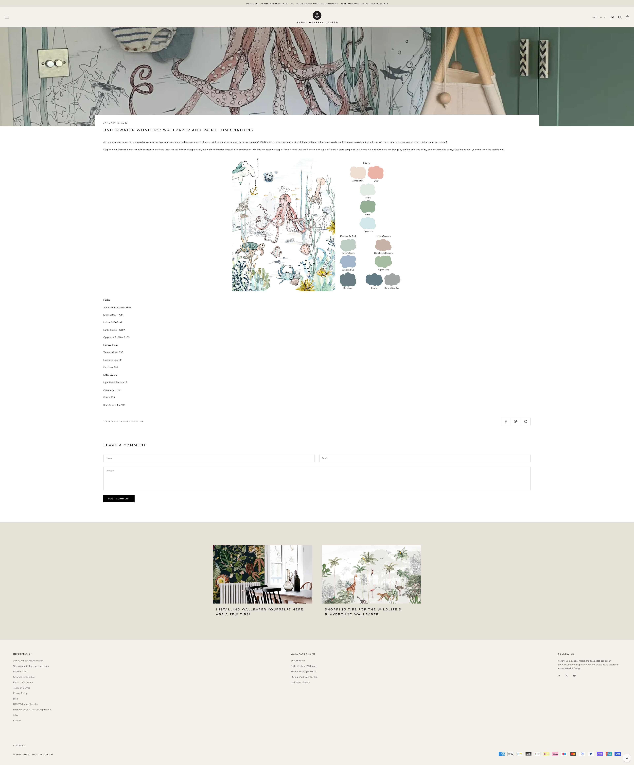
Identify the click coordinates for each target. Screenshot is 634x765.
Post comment (119, 498)
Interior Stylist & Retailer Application (32, 709)
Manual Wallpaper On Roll (304, 677)
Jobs (15, 715)
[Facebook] (559, 675)
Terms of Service (21, 687)
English (18, 746)
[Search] (620, 17)
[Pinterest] (574, 675)
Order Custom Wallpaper (304, 666)
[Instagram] (567, 675)
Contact (17, 720)
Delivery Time (20, 671)
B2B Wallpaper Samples (25, 704)
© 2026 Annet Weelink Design (33, 754)
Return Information (23, 682)
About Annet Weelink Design (28, 660)
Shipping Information (24, 677)
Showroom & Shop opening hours (31, 666)
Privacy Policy (20, 693)
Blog (15, 698)
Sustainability (298, 660)
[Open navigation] (7, 17)
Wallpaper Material (300, 682)
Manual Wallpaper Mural (303, 671)
